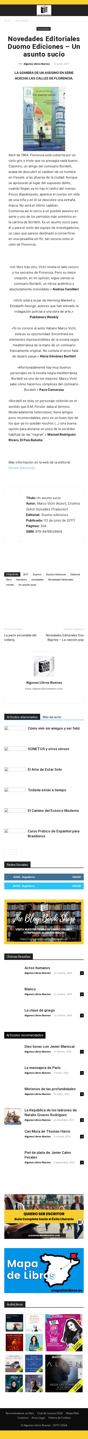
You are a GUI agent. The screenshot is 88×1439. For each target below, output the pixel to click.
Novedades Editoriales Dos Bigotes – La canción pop (65, 637)
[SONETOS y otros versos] (15, 753)
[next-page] (13, 852)
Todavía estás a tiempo (47, 790)
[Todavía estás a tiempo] (15, 795)
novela (10, 584)
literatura (21, 579)
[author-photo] (44, 676)
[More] (77, 609)
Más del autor (52, 717)
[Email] (57, 609)
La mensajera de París (43, 1068)
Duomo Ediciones (22, 468)
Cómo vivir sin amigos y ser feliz (54, 728)
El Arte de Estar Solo (45, 769)
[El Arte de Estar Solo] (15, 774)
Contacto (23, 1418)
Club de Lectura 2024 (50, 1413)
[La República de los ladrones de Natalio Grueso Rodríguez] (12, 1116)
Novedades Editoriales (60, 579)
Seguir (76, 876)
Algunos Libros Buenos (37, 63)
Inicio (7, 20)
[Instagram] (26, 697)
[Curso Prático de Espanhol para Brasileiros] (15, 836)
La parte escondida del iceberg (20, 637)
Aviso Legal (38, 1418)
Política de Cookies (59, 1418)
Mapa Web (72, 1413)
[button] (7, 10)
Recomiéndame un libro (20, 1413)
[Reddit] (53, 697)
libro (9, 579)
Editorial (75, 574)
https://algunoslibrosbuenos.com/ (44, 688)
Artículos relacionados (22, 717)
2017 (25, 574)
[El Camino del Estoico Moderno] (15, 815)
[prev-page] (7, 852)
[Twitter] (18, 609)
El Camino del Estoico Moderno (53, 810)
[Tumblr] (67, 609)
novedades (37, 579)
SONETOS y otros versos (48, 749)
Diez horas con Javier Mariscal (50, 1046)
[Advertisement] (46, 1179)
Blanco (30, 989)
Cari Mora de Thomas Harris (47, 1131)
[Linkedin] (48, 609)
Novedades (22, 20)
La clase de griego (40, 1010)
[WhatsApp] (38, 609)
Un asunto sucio (27, 584)
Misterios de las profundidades (50, 1089)
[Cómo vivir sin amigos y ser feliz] (15, 733)
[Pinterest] (28, 609)
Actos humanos (37, 968)
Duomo (37, 574)
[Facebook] (8, 609)
